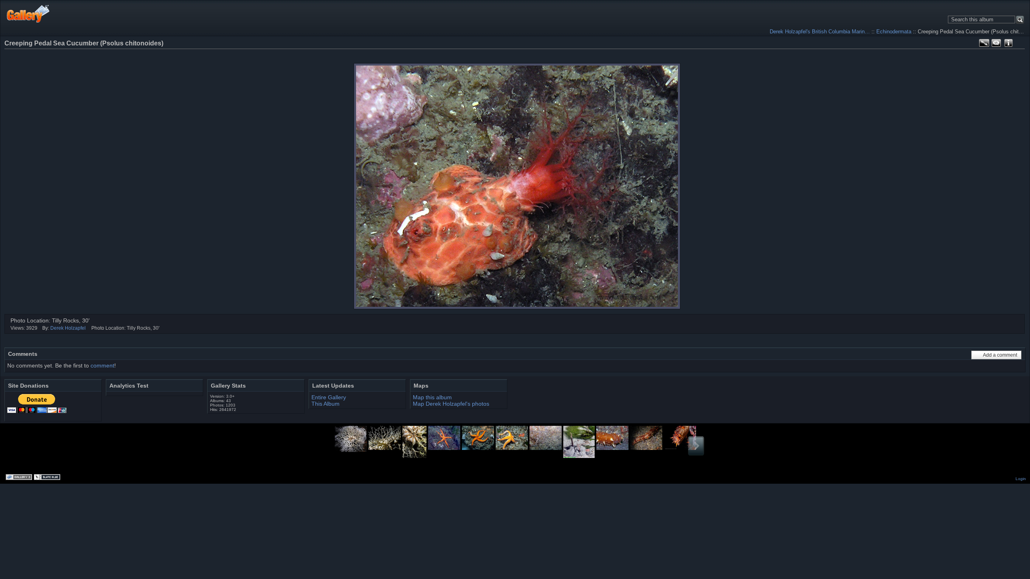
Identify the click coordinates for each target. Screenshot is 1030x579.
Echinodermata (893, 32)
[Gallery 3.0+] (20, 477)
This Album (325, 403)
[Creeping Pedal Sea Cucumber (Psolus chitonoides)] (517, 186)
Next (696, 446)
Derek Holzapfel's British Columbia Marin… (820, 32)
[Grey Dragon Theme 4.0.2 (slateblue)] (48, 477)
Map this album (1020, 43)
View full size (984, 43)
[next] (1009, 54)
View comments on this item (996, 43)
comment (102, 365)
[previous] (987, 54)
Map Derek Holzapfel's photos (451, 403)
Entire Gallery (328, 397)
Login (1021, 478)
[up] (998, 54)
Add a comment (1000, 355)
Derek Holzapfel (68, 328)
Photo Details (1008, 43)
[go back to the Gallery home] (28, 13)
